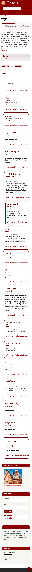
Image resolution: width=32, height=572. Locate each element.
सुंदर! (6, 269)
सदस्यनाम (6, 498)
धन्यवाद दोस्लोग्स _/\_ (11, 403)
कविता (6, 59)
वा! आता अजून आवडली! (13, 343)
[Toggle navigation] (30, 10)
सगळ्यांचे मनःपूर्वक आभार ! (13, 288)
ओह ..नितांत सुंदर (10, 229)
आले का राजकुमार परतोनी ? (11, 442)
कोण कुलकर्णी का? (10, 422)
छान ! (6, 362)
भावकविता (4, 50)
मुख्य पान (3, 15)
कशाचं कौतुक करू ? (11, 381)
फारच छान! (8, 253)
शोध (5, 12)
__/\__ (7, 97)
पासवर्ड (5, 505)
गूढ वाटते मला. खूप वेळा (12, 151)
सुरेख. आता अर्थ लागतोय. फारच (13, 323)
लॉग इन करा (18, 91)
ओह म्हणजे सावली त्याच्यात (12, 205)
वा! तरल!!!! (8, 116)
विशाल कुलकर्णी (10, 24)
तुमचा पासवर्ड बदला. (9, 518)
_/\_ (6, 81)
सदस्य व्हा (27, 91)
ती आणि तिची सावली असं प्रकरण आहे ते (13, 175)
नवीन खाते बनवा (8, 516)
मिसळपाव (12, 3)
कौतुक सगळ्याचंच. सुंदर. (12, 132)
